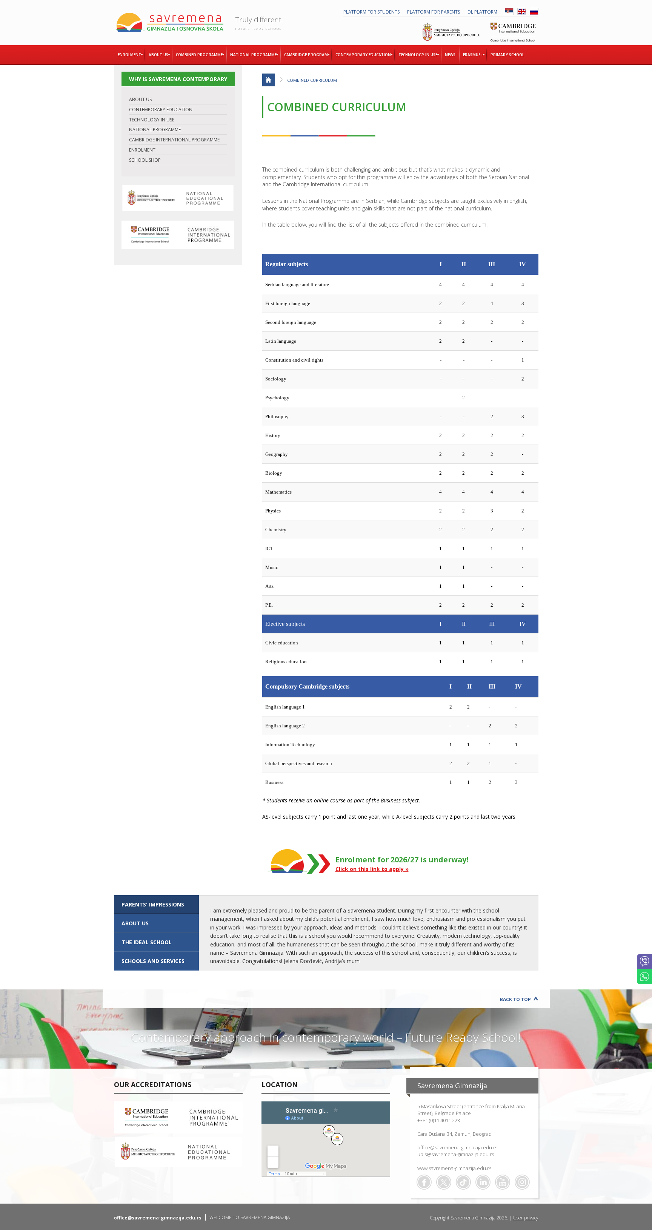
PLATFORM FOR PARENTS (433, 12)
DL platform (482, 12)
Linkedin (483, 1182)
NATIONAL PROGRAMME (155, 129)
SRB (509, 11)
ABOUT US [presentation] (135, 923)
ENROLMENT (142, 150)
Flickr (522, 1182)
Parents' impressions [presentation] (152, 904)
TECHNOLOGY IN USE (151, 120)
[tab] (156, 904)
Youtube (502, 1182)
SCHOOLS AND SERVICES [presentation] (153, 961)
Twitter (444, 1182)
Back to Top (515, 999)
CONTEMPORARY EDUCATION (160, 109)
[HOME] (268, 80)
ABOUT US (140, 99)
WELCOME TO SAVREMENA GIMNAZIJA (249, 1217)
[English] (521, 13)
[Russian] (534, 13)
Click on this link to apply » (372, 869)
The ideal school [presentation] (146, 942)
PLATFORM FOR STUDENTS (371, 12)
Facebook (424, 1182)
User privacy (525, 1218)
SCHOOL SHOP (145, 160)
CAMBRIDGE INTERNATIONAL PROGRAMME (174, 139)
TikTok (463, 1182)
